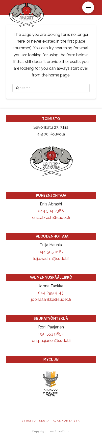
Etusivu (29, 420)
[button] (88, 7)
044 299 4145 (51, 292)
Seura (44, 420)
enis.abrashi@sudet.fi (51, 217)
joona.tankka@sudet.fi (51, 299)
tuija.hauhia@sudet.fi (51, 258)
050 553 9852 (51, 333)
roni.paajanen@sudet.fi (51, 340)
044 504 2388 (51, 210)
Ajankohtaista (66, 420)
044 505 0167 (51, 252)
